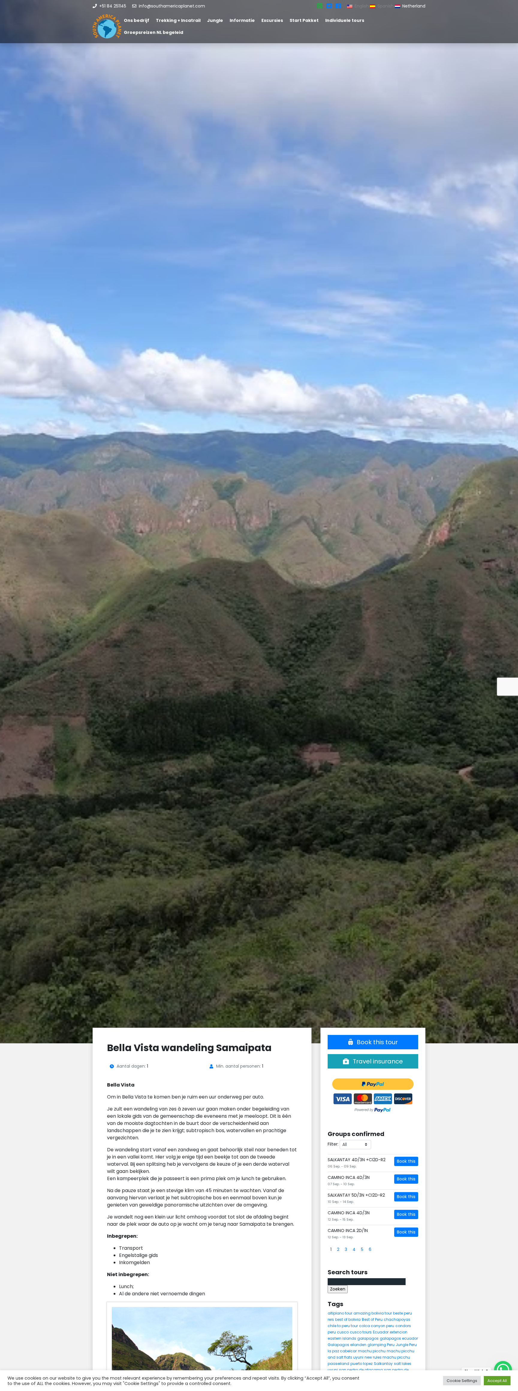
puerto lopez (361, 1363)
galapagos (368, 1338)
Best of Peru (372, 1319)
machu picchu (372, 1351)
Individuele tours (344, 20)
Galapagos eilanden (347, 1344)
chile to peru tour (343, 1325)
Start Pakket (304, 20)
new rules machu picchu (387, 1357)
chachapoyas (397, 1319)
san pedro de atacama (361, 1369)
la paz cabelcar (342, 1351)
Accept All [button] (497, 1381)
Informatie (242, 20)
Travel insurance (377, 1061)
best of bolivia (348, 1319)
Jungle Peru (406, 1344)
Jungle (215, 20)
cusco (343, 1332)
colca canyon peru (376, 1325)
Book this (406, 1161)
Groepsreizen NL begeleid (153, 32)
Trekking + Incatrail (178, 20)
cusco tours (361, 1332)
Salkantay (383, 1363)
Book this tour (376, 1042)
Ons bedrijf (136, 20)
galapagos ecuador (399, 1338)
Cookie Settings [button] (462, 1381)
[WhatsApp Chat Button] (503, 1370)
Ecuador (381, 1332)
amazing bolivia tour (372, 1313)
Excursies (272, 20)
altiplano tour (340, 1313)
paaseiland (338, 1363)
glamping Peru (381, 1344)
